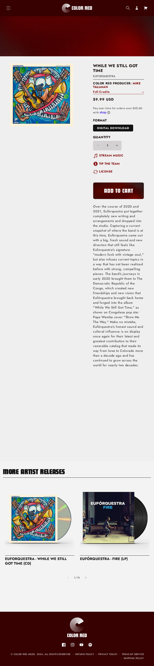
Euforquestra (104, 76)
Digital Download (113, 128)
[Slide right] (85, 577)
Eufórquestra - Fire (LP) (104, 559)
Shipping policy (134, 658)
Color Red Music (24, 654)
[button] (8, 8)
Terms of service (133, 654)
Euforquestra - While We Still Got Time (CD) (36, 561)
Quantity (101, 137)
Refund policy (84, 654)
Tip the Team (109, 163)
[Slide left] (68, 577)
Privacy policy (108, 654)
